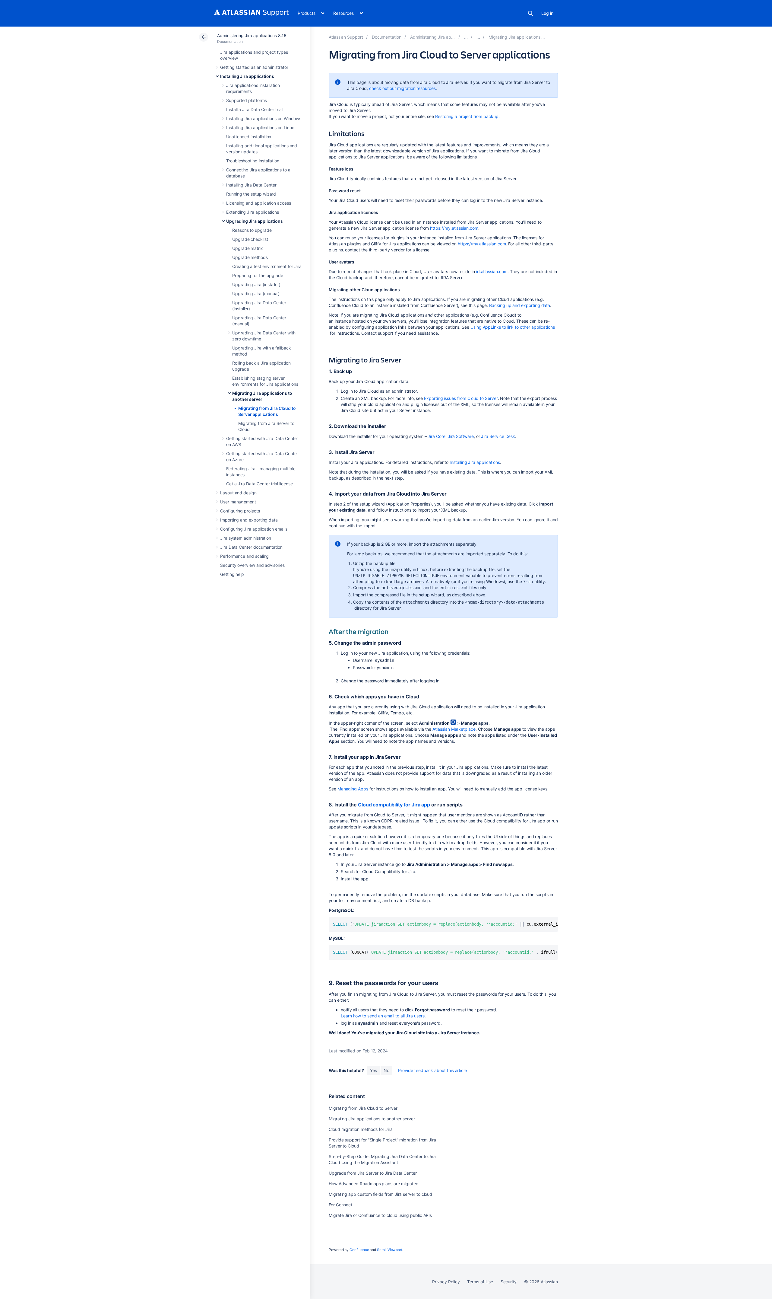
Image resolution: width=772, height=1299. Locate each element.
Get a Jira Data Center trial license (259, 483)
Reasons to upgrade (252, 230)
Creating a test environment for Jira (266, 266)
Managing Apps (352, 788)
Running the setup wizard (251, 193)
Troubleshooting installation (252, 160)
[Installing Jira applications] (466, 37)
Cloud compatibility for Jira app (394, 805)
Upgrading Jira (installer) (256, 284)
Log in (547, 13)
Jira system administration (245, 538)
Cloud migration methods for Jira (361, 1129)
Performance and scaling (244, 556)
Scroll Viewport (389, 1249)
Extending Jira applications (252, 212)
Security (509, 1281)
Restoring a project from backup (466, 116)
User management (238, 501)
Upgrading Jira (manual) (256, 293)
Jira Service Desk (498, 436)
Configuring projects (240, 510)
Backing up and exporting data (519, 305)
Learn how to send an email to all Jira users (383, 1015)
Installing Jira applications (247, 76)
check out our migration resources (402, 88)
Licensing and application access (258, 203)
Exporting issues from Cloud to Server (461, 398)
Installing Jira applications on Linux (260, 127)
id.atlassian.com (492, 271)
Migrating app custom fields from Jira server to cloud (380, 1194)
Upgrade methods (250, 257)
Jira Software (461, 436)
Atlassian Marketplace (454, 729)
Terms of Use (480, 1281)
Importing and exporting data (249, 519)
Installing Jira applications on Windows (263, 118)
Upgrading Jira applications (254, 221)
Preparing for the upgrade (257, 275)
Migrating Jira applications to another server (372, 1118)
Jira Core (436, 436)
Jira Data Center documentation (251, 547)
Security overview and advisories (252, 565)
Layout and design (238, 492)
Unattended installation (248, 136)
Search (530, 13)
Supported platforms (246, 100)
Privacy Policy (446, 1281)
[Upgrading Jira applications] (478, 37)
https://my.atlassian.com (454, 228)
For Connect (340, 1204)
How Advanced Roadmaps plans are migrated (374, 1183)
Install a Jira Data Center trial (254, 109)
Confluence (359, 1249)
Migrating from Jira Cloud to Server (363, 1108)
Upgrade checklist (250, 239)
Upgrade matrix (247, 248)
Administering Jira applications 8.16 (251, 35)
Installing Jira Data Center (251, 184)
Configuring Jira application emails (253, 528)
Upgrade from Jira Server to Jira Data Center (373, 1173)
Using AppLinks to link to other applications (512, 327)
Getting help (232, 574)
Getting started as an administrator (254, 67)
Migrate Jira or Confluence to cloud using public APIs (380, 1215)
